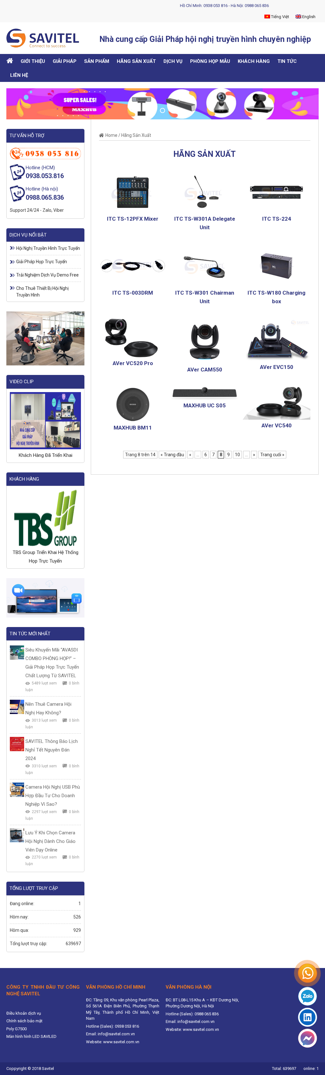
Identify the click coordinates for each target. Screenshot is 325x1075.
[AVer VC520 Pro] (133, 337)
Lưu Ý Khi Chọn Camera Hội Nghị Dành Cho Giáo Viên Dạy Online (50, 841)
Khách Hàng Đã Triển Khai (45, 455)
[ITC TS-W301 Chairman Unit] (204, 265)
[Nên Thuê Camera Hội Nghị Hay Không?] (17, 707)
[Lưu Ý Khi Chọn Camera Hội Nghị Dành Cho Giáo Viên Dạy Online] (17, 835)
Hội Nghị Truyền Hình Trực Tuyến (48, 248)
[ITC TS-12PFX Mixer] (133, 191)
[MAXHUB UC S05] (204, 393)
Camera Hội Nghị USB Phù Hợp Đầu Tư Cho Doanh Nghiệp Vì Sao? (52, 795)
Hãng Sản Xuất (136, 61)
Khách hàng (254, 61)
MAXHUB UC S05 (204, 405)
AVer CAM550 (204, 369)
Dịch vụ (172, 61)
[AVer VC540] (276, 402)
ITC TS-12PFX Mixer (132, 219)
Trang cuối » (272, 454)
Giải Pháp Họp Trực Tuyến (41, 261)
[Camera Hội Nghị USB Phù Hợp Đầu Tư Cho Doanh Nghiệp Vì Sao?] (17, 790)
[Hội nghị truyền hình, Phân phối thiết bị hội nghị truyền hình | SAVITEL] (45, 38)
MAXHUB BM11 (133, 427)
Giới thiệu (33, 61)
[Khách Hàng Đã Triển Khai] (45, 420)
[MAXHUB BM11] (133, 404)
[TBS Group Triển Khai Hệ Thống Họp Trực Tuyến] (45, 517)
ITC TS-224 (276, 219)
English (308, 16)
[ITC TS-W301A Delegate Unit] (204, 191)
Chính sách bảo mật (24, 1020)
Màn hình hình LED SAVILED (31, 1036)
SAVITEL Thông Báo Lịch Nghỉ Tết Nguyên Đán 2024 (51, 749)
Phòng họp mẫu (210, 61)
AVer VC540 (277, 425)
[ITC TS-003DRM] (133, 265)
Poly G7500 (16, 1028)
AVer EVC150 (276, 367)
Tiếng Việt (279, 16)
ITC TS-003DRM (132, 293)
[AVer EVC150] (276, 339)
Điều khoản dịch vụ (23, 1013)
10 (237, 454)
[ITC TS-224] (276, 191)
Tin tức (287, 61)
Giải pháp (64, 61)
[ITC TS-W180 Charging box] (276, 265)
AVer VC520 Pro (133, 363)
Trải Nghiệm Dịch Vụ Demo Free (47, 274)
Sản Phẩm (96, 61)
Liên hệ (19, 75)
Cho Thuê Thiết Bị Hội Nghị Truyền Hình (42, 291)
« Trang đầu (172, 454)
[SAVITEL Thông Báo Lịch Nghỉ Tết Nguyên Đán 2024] (17, 744)
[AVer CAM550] (204, 341)
